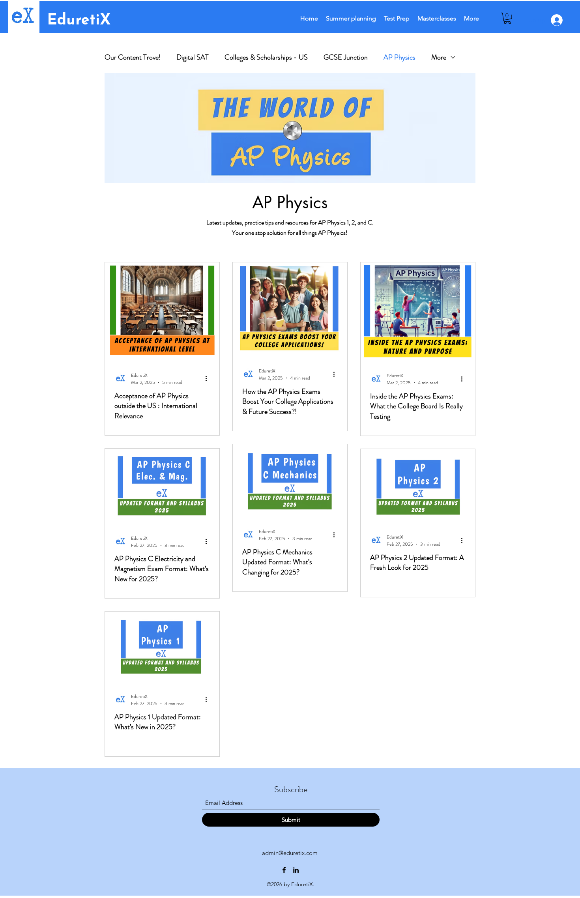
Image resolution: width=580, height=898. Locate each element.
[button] (507, 18)
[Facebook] (284, 870)
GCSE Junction (346, 57)
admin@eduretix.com (290, 853)
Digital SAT (192, 57)
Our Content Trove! (133, 57)
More (438, 57)
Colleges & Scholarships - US (266, 57)
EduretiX (79, 20)
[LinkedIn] (296, 870)
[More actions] (208, 379)
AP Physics (399, 57)
